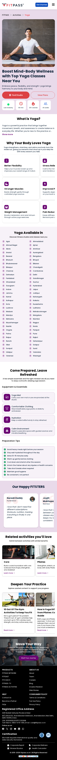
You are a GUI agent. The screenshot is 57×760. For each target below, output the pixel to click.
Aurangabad (38, 252)
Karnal (8, 297)
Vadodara (37, 352)
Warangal (37, 356)
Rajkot (35, 337)
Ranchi (9, 341)
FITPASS (5, 15)
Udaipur (9, 352)
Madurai (9, 312)
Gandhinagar (38, 278)
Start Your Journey (28, 658)
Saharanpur (37, 341)
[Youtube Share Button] (15, 729)
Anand (8, 252)
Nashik (8, 326)
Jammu (9, 293)
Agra (8, 241)
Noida (35, 326)
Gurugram (10, 286)
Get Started (41, 5)
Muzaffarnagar (12, 323)
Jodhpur (36, 293)
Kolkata (36, 300)
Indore (8, 289)
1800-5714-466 (18, 723)
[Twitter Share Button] (7, 729)
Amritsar (36, 249)
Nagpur (36, 323)
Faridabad (10, 278)
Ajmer (35, 245)
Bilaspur (9, 267)
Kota (8, 304)
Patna (8, 334)
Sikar (8, 345)
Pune (35, 334)
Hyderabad (37, 286)
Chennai (9, 271)
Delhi (35, 275)
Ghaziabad (10, 282)
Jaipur (35, 289)
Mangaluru (37, 315)
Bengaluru (37, 256)
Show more (7, 134)
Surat (35, 348)
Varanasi (9, 356)
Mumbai (36, 319)
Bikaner (36, 264)
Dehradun (10, 275)
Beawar (9, 256)
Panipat (36, 330)
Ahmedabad (38, 241)
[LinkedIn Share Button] (19, 729)
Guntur (36, 282)
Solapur (36, 345)
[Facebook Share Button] (3, 729)
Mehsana (10, 319)
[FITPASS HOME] (13, 4)
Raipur (8, 337)
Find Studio (16, 95)
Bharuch (9, 260)
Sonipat (9, 348)
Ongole (9, 330)
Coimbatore (38, 271)
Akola (8, 249)
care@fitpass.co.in (38, 723)
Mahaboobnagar (40, 312)
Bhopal (36, 260)
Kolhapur (9, 300)
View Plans (43, 95)
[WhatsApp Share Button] (23, 729)
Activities (17, 15)
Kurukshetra (38, 304)
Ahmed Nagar (11, 245)
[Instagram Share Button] (11, 729)
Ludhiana (36, 308)
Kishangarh (37, 297)
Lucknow (9, 308)
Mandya (9, 315)
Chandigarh (38, 267)
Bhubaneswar (11, 264)
